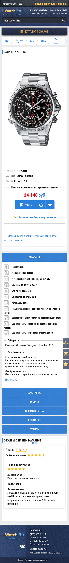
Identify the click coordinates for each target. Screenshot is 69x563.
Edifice (43, 41)
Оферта (20, 560)
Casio (32, 41)
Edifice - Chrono (55, 41)
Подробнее (11, 379)
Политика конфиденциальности (37, 560)
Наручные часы (19, 41)
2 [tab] (36, 443)
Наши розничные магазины (51, 4)
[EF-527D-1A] (34, 109)
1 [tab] (33, 443)
